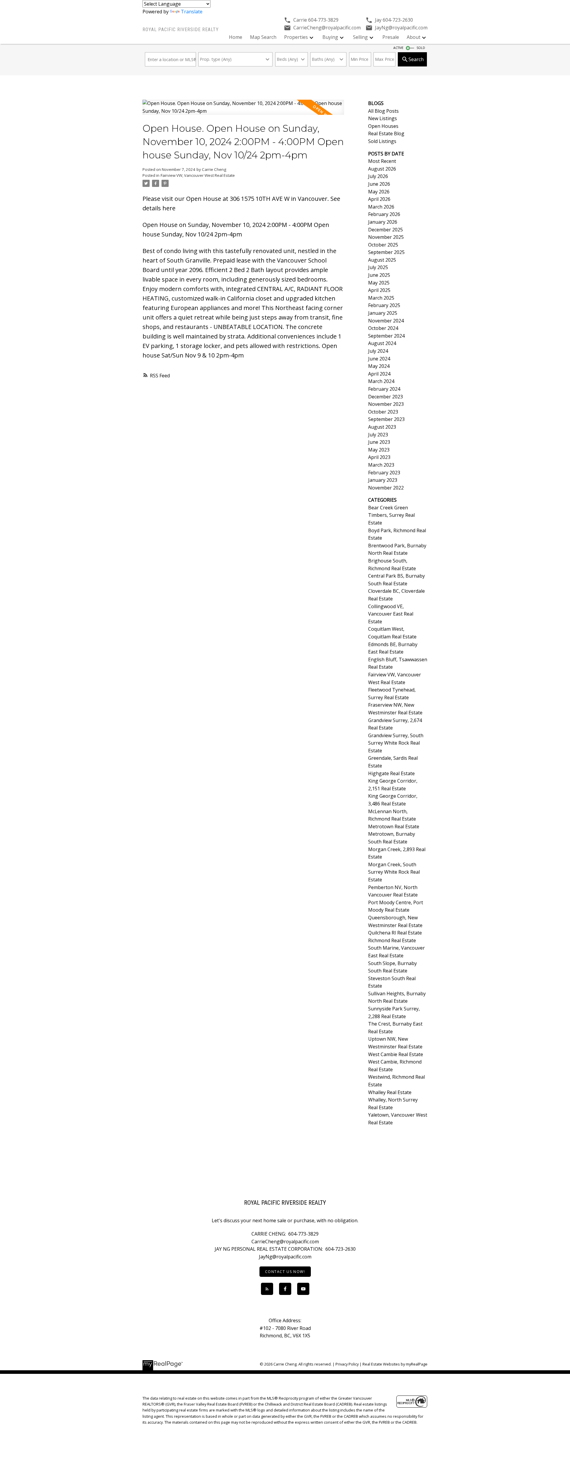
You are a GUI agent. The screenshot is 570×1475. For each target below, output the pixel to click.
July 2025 (378, 267)
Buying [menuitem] (330, 37)
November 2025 (386, 237)
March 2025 (381, 298)
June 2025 (379, 275)
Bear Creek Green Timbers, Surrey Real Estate (391, 515)
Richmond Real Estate (392, 940)
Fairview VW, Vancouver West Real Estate (198, 175)
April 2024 (379, 374)
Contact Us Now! (285, 1271)
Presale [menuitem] (390, 37)
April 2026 (379, 199)
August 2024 (382, 343)
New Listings (382, 118)
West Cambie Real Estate (395, 1054)
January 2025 (382, 313)
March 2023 (381, 465)
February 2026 (384, 214)
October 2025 (383, 244)
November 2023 (386, 404)
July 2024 (378, 351)
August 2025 (382, 260)
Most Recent (382, 161)
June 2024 (379, 358)
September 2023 (386, 419)
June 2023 (379, 442)
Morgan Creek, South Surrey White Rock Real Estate (394, 872)
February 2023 (384, 472)
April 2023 (379, 457)
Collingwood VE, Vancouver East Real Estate (390, 614)
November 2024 (386, 320)
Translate (191, 11)
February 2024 (384, 389)
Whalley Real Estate (389, 1092)
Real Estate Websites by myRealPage (395, 1364)
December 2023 (385, 396)
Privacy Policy (347, 1364)
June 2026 (379, 184)
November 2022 (386, 487)
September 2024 (386, 336)
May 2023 (379, 449)
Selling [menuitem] (360, 37)
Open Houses (383, 126)
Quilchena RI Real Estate (395, 932)
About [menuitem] (413, 37)
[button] (285, 1271)
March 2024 (381, 381)
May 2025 (379, 282)
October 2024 (383, 328)
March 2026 (381, 207)
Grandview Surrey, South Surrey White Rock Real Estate (395, 743)
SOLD (421, 48)
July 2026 (378, 176)
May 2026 (379, 191)
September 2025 (386, 252)
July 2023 (378, 434)
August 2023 (382, 427)
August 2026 (382, 169)
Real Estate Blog (386, 133)
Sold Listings (382, 141)
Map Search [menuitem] (263, 37)
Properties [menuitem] (296, 37)
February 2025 (384, 305)
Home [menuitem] (235, 37)
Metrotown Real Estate (393, 826)
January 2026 (382, 222)
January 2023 (382, 480)
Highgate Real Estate (391, 773)
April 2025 (379, 290)
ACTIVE (398, 48)
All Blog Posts (383, 111)
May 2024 (379, 366)
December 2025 (385, 229)
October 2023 (383, 412)
